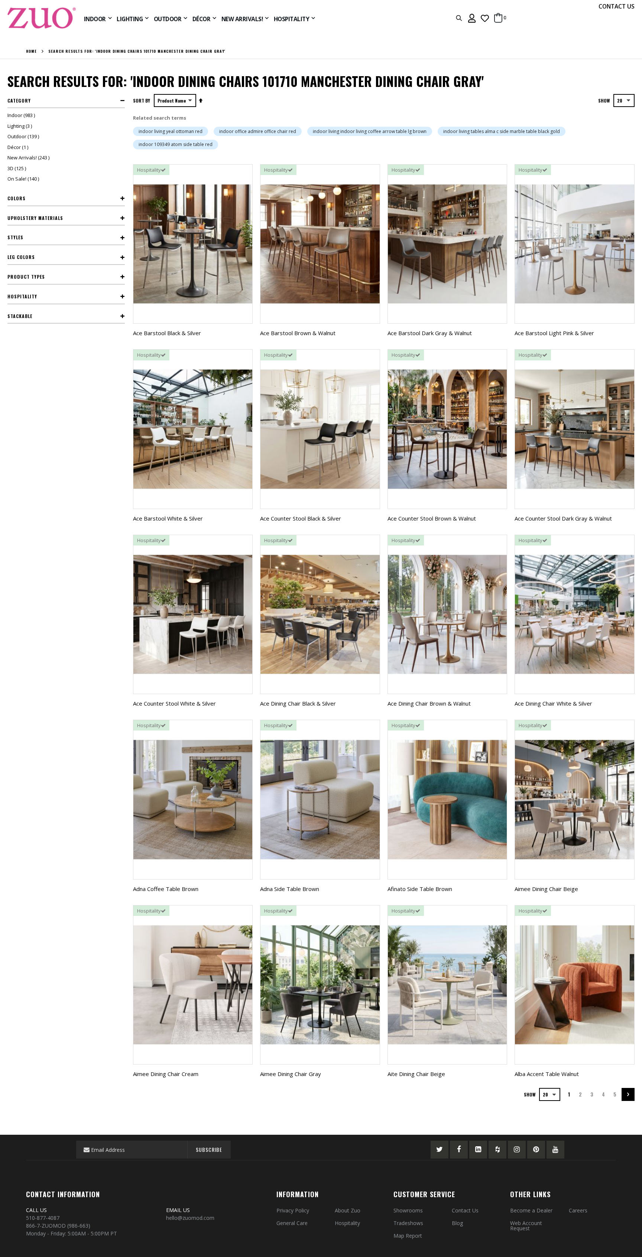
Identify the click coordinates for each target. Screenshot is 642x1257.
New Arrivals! (29, 157)
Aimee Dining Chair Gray (290, 1074)
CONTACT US (617, 6)
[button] (485, 18)
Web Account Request (526, 1225)
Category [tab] (19, 100)
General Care (292, 1223)
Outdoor (24, 136)
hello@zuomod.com (191, 1217)
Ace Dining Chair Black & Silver (298, 703)
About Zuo (347, 1210)
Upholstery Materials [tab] (35, 218)
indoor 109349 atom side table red (176, 144)
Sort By (141, 100)
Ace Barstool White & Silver (168, 518)
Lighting (20, 126)
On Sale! (24, 178)
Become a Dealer (531, 1210)
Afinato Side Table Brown (420, 888)
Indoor (22, 115)
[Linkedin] (478, 1150)
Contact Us (465, 1210)
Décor (18, 147)
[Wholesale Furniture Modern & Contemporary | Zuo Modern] (42, 18)
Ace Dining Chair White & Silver (553, 703)
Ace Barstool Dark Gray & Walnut (430, 333)
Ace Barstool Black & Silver (167, 333)
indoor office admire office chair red (257, 131)
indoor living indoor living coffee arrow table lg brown (370, 131)
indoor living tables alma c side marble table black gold (501, 131)
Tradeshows (408, 1223)
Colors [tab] (16, 198)
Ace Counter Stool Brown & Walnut (432, 518)
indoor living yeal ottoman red (170, 131)
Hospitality (347, 1223)
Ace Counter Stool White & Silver (174, 703)
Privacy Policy (292, 1210)
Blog (457, 1223)
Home (31, 51)
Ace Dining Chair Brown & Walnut (429, 703)
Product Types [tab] (26, 276)
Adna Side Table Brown (289, 888)
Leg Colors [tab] (21, 257)
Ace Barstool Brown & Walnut (297, 333)
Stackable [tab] (19, 316)
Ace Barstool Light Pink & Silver (554, 333)
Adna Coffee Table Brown (165, 888)
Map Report (407, 1235)
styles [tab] (15, 237)
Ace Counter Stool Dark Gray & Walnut (563, 518)
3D (17, 168)
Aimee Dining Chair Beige (546, 888)
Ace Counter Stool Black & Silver (300, 518)
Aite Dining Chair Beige (416, 1074)
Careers (578, 1210)
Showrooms (408, 1210)
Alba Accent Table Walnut (547, 1074)
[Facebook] (459, 1150)
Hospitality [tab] (22, 296)
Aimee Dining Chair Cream (165, 1074)
